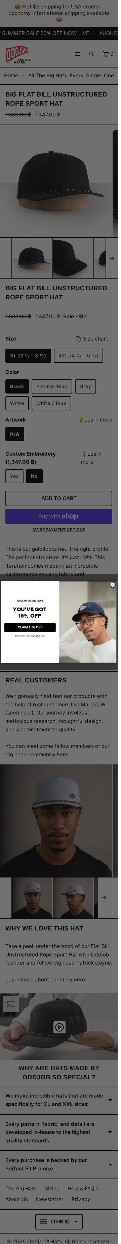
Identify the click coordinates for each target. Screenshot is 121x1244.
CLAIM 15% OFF (30, 627)
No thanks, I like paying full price (30, 635)
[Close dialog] (112, 584)
